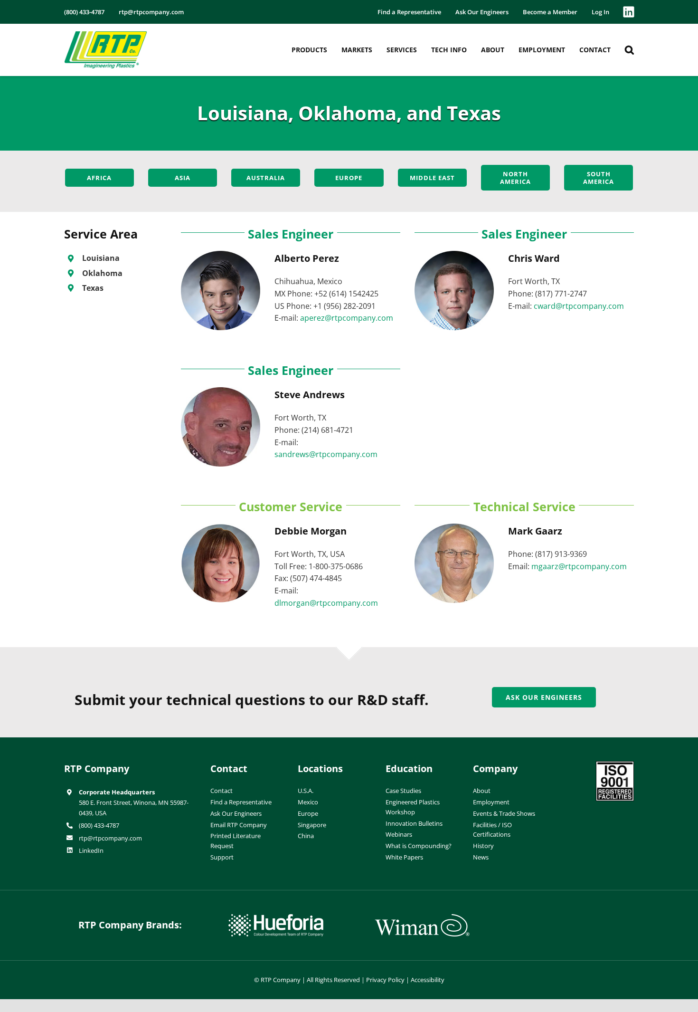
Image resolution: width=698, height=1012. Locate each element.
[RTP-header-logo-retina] (105, 34)
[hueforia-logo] (275, 918)
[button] (629, 50)
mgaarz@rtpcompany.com (579, 566)
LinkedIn (91, 850)
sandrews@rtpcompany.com (325, 454)
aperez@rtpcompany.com (346, 318)
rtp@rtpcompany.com (110, 838)
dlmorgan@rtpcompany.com (326, 603)
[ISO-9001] (615, 765)
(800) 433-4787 (99, 825)
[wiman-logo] (422, 918)
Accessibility (427, 979)
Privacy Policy (385, 979)
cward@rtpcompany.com (579, 306)
